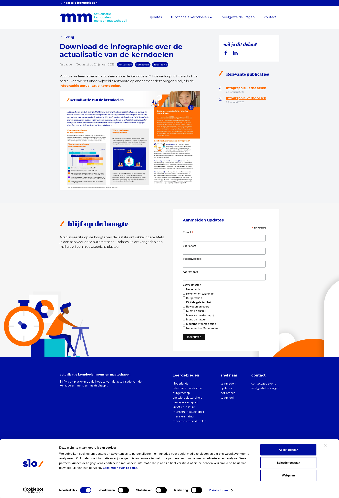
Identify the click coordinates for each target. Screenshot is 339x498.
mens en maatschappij (188, 412)
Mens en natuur (196, 319)
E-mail (188, 232)
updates (155, 17)
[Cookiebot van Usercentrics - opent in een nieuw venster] (33, 490)
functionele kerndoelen (190, 17)
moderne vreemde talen (189, 421)
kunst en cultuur (184, 407)
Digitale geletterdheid (199, 302)
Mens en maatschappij (200, 315)
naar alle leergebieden (80, 3)
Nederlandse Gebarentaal (202, 328)
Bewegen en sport (197, 306)
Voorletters (189, 245)
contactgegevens (263, 383)
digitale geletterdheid (187, 397)
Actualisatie (125, 64)
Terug (69, 37)
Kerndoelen (142, 64)
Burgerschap (194, 297)
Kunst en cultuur (196, 310)
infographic (160, 64)
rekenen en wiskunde (187, 388)
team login (228, 397)
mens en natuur (184, 416)
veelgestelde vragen (238, 17)
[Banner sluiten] (325, 445)
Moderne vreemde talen (201, 323)
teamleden (228, 383)
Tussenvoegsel (192, 258)
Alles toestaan (288, 449)
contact (270, 17)
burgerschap (181, 393)
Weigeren (288, 475)
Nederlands (193, 289)
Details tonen (218, 490)
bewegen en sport (185, 402)
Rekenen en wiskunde (200, 293)
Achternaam (190, 271)
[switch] (123, 490)
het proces (228, 393)
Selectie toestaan (288, 462)
